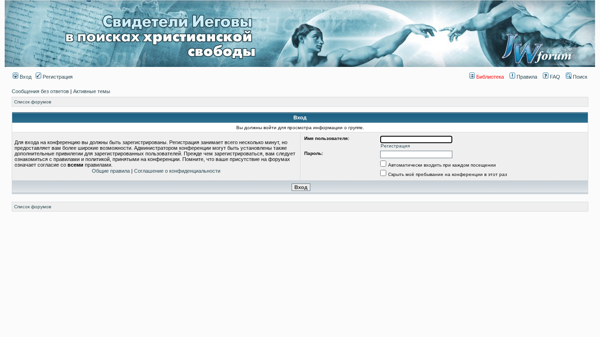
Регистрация (57, 77)
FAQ (554, 77)
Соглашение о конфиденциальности (177, 171)
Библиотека (489, 77)
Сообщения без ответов (40, 91)
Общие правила (111, 171)
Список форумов (32, 101)
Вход (24, 77)
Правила (526, 77)
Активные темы (91, 91)
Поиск (579, 77)
